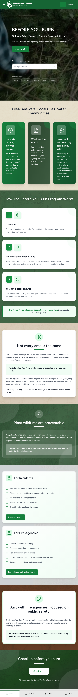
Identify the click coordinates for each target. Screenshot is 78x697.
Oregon (16, 80)
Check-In (31, 694)
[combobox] (32, 67)
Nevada (36, 80)
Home (11, 694)
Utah (44, 80)
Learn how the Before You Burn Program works (40, 680)
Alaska (53, 80)
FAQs (70, 694)
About (50, 694)
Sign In (70, 4)
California (26, 80)
